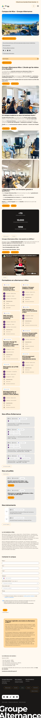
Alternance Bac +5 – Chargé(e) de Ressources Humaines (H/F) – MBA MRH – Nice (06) (18, 461)
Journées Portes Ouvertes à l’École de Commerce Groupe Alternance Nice (22, 513)
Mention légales (5, 702)
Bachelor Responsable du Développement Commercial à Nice (29, 334)
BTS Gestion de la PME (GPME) (10, 367)
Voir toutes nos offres (6, 466)
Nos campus (18, 679)
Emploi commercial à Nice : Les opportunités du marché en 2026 (18, 481)
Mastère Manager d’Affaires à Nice (28, 287)
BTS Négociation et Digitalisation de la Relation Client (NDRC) (10, 393)
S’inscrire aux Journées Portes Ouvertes (26, 2)
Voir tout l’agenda (6, 524)
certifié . (34, 77)
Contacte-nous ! (15, 83)
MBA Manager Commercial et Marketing (8, 317)
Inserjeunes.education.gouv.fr (9, 671)
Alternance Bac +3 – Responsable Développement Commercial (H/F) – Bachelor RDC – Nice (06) (20, 451)
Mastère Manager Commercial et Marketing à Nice (9, 288)
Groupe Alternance (7, 679)
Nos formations (5, 83)
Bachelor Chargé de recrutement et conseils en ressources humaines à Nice (10, 344)
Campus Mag (4, 682)
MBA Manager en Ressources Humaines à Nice (29, 311)
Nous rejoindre (4, 683)
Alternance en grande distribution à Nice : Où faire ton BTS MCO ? (20, 493)
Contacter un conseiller (19, 682)
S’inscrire (13, 128)
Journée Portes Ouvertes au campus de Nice (20, 520)
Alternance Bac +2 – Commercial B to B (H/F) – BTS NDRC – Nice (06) (20, 437)
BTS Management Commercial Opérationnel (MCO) (29, 358)
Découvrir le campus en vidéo (10, 38)
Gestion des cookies (22, 702)
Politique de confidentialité (13, 702)
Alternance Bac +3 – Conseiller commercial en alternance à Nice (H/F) (19, 424)
